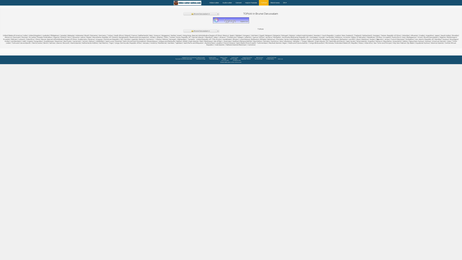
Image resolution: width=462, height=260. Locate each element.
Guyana (445, 39)
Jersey (386, 39)
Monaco (379, 41)
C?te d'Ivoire (216, 39)
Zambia (127, 39)
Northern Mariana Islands (242, 41)
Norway (24, 37)
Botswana (254, 39)
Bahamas (271, 39)
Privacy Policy (270, 59)
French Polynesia (397, 39)
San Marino (103, 43)
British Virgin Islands (190, 41)
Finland (63, 37)
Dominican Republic (111, 39)
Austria (337, 35)
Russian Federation (44, 37)
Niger (284, 43)
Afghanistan (181, 39)
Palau (361, 43)
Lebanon (247, 37)
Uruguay (99, 39)
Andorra (153, 43)
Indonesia (79, 35)
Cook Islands (220, 45)
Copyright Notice (246, 59)
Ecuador (6, 39)
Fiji (121, 39)
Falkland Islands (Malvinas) (236, 45)
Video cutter (214, 3)
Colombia (405, 35)
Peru (69, 37)
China (37, 39)
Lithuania (414, 35)
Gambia (171, 43)
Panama (91, 39)
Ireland (114, 37)
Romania (93, 35)
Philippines (55, 35)
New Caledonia (285, 41)
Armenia (346, 37)
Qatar (215, 37)
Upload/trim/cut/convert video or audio (193, 57)
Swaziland (317, 39)
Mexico (225, 35)
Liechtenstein (16, 41)
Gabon (404, 41)
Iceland (21, 39)
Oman (419, 37)
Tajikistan (178, 43)
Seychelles (257, 41)
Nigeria (442, 37)
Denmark (16, 37)
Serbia (173, 35)
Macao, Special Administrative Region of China (58, 39)
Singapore (165, 35)
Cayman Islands (197, 37)
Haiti (24, 41)
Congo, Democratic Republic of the (127, 43)
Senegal (172, 39)
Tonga (303, 41)
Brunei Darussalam (431, 37)
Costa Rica (30, 39)
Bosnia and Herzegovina (139, 37)
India (25, 35)
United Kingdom (35, 35)
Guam (309, 39)
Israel (179, 35)
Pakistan (238, 35)
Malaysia (70, 35)
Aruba (7, 41)
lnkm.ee (280, 59)
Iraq (403, 37)
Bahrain (14, 39)
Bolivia (165, 39)
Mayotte (354, 43)
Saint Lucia (109, 41)
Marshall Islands (275, 43)
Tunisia (172, 37)
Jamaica (268, 37)
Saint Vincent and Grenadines (134, 41)
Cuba (449, 41)
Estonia (292, 35)
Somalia (266, 41)
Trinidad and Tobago (235, 37)
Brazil (86, 35)
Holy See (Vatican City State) (403, 43)
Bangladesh (123, 37)
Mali (201, 41)
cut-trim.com (225, 60)
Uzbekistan (100, 41)
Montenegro (451, 37)
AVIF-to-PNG (233, 59)
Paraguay (325, 39)
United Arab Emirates (304, 35)
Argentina (429, 35)
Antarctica (368, 43)
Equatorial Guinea (422, 43)
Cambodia (330, 37)
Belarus (142, 39)
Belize (91, 41)
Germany (102, 35)
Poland (127, 35)
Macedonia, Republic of (101, 37)
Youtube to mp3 (213, 59)
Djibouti (310, 41)
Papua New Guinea (416, 41)
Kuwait (321, 37)
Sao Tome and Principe (382, 43)
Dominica (274, 41)
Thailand (357, 35)
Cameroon (76, 41)
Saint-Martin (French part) (245, 43)
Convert (239, 3)
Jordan (152, 37)
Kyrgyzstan (38, 41)
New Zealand (347, 35)
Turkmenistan (262, 43)
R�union (379, 39)
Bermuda (67, 41)
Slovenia (75, 37)
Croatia (421, 35)
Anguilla (371, 41)
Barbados (343, 39)
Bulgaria (276, 35)
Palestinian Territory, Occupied (378, 37)
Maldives (364, 39)
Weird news (275, 3)
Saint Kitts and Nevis (336, 41)
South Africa (118, 35)
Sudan (372, 39)
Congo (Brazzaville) (316, 43)
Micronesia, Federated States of (337, 43)
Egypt (262, 35)
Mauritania (387, 41)
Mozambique (152, 41)
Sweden (317, 35)
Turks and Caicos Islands (21, 43)
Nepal (88, 37)
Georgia (376, 35)
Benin (45, 43)
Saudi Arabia (445, 35)
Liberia (58, 43)
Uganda (134, 39)
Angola (30, 41)
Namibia (438, 39)
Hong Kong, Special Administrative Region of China (202, 35)
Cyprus (255, 37)
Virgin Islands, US (321, 41)
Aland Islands (75, 43)
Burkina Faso (210, 43)
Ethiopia (263, 39)
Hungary (246, 35)
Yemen (85, 41)
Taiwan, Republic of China (390, 35)
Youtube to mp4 (200, 59)
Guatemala (82, 39)
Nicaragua (454, 39)
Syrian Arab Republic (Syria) (294, 39)
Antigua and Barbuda (167, 41)
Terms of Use (258, 59)
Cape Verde (350, 41)
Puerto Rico (396, 37)
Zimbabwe (409, 39)
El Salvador (361, 37)
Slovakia (455, 35)
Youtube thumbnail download (183, 59)
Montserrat (162, 43)
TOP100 (264, 3)
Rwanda (118, 41)
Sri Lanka (32, 37)
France (134, 35)
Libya (358, 39)
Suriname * (150, 39)
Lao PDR (351, 39)
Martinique (208, 41)
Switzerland (366, 35)
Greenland (397, 41)
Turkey (110, 35)
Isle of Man (218, 41)
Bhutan (235, 39)
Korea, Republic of (183, 37)
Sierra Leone (37, 43)
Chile (166, 37)
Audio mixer (234, 57)
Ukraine (222, 37)
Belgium (268, 35)
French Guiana (229, 43)
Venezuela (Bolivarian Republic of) (295, 37)
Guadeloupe (49, 41)
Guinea (427, 41)
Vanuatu (146, 43)
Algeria (56, 37)
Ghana (158, 39)
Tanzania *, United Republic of (199, 39)
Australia (45, 35)
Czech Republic (328, 35)
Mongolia (276, 37)
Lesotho (219, 43)
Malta (353, 37)
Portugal (284, 35)
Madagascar (411, 37)
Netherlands (143, 35)
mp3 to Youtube (251, 3)
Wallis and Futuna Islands (298, 43)
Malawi (179, 41)
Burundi (66, 43)
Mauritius (208, 37)
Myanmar (58, 41)
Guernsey (227, 41)
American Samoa (438, 41)
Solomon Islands (437, 43)
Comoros (251, 45)
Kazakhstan (227, 39)
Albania (159, 37)
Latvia (82, 37)
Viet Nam (254, 35)
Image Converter (247, 57)
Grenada (279, 39)
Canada (63, 35)
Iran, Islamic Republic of (424, 39)
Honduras (334, 39)
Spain (232, 35)
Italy (150, 35)
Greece (157, 35)
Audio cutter (227, 3)
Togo (111, 43)
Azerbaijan (314, 37)
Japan (437, 35)
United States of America (12, 35)
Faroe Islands (361, 41)
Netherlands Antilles (90, 43)
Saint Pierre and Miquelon (194, 43)
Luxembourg (245, 39)
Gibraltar (296, 41)
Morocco (8, 37)
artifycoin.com (237, 60)
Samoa (52, 43)
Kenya (261, 37)
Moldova (338, 37)
